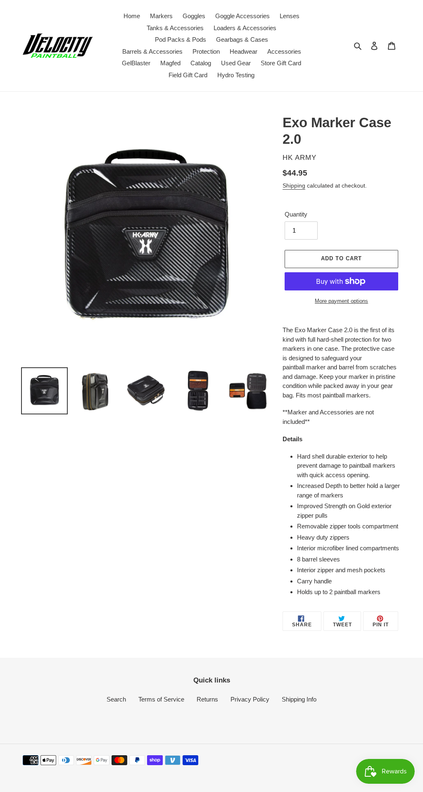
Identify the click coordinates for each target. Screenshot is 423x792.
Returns (207, 699)
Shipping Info (299, 699)
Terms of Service (161, 699)
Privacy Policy (250, 699)
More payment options (341, 301)
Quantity (296, 214)
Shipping (294, 185)
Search (116, 699)
